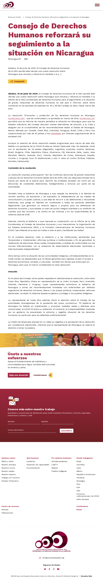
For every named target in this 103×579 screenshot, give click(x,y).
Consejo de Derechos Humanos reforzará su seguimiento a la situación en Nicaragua (57, 17)
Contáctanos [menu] (82, 506)
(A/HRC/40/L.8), (87, 118)
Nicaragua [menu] (80, 481)
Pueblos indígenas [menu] (59, 471)
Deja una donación (18, 375)
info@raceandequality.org (53, 558)
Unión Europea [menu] (82, 499)
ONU (26, 59)
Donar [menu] (79, 510)
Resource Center (14, 17)
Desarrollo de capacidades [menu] (38, 465)
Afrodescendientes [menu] (59, 461)
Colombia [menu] (80, 465)
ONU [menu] (78, 491)
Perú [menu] (78, 484)
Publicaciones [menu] (7, 513)
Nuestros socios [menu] (8, 468)
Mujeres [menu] (55, 468)
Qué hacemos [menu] (33, 458)
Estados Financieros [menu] (10, 481)
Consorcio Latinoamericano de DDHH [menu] (87, 495)
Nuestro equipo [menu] (8, 471)
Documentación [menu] (33, 468)
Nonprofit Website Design (66, 576)
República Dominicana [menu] (85, 474)
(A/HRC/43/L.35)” (16, 118)
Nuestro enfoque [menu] (9, 465)
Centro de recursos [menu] (10, 506)
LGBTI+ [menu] (55, 465)
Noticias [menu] (5, 510)
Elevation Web (86, 576)
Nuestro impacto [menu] (9, 474)
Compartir (19, 81)
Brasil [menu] (78, 461)
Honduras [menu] (80, 478)
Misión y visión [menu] (8, 461)
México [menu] (79, 471)
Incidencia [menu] (31, 461)
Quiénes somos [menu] (8, 458)
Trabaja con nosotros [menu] (11, 478)
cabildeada (56, 133)
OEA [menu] (78, 487)
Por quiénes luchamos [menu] (61, 458)
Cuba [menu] (78, 468)
